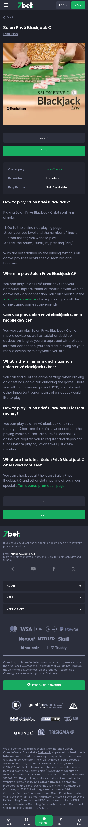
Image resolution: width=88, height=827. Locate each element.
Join (78, 5)
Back (10, 17)
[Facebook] (54, 570)
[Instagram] (12, 570)
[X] (74, 570)
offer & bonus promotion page (40, 485)
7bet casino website (19, 299)
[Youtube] (33, 568)
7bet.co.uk (44, 752)
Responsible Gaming (46, 685)
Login (63, 5)
